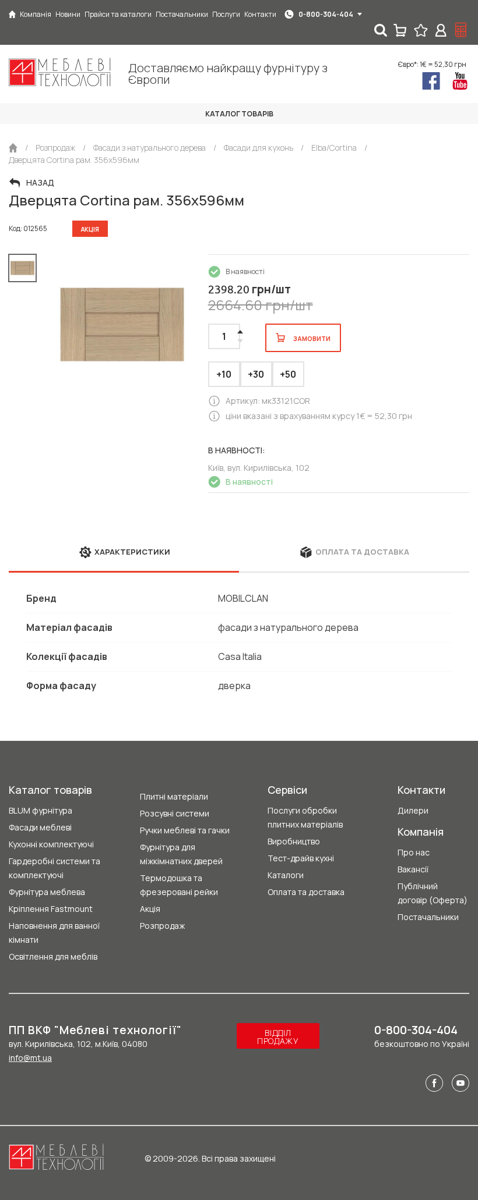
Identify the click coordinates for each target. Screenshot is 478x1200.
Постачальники (428, 916)
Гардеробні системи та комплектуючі (54, 868)
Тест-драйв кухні (301, 858)
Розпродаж (162, 925)
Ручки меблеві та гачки (185, 830)
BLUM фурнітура (40, 810)
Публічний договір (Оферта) (433, 893)
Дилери (413, 810)
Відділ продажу (278, 1036)
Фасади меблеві (40, 827)
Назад (40, 183)
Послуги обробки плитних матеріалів (305, 817)
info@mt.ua (30, 1057)
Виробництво (294, 841)
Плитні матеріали (174, 796)
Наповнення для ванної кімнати (54, 932)
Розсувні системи (174, 813)
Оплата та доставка (306, 891)
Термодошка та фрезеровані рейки (179, 884)
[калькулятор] (461, 30)
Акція (150, 908)
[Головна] (12, 14)
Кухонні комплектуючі (51, 844)
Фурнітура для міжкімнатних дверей (181, 854)
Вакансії (413, 869)
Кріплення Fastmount (51, 908)
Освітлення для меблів (53, 956)
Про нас (414, 852)
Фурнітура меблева (47, 891)
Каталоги (286, 875)
